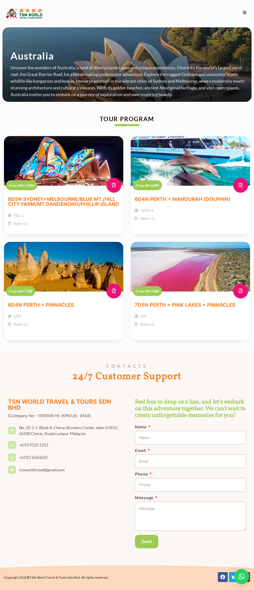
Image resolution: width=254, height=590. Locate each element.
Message (144, 498)
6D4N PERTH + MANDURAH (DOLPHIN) (182, 199)
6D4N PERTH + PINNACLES (41, 305)
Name (141, 427)
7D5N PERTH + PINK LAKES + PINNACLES (185, 305)
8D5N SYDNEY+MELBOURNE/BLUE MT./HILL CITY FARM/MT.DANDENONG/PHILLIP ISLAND (63, 201)
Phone (142, 474)
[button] (244, 12)
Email (141, 450)
